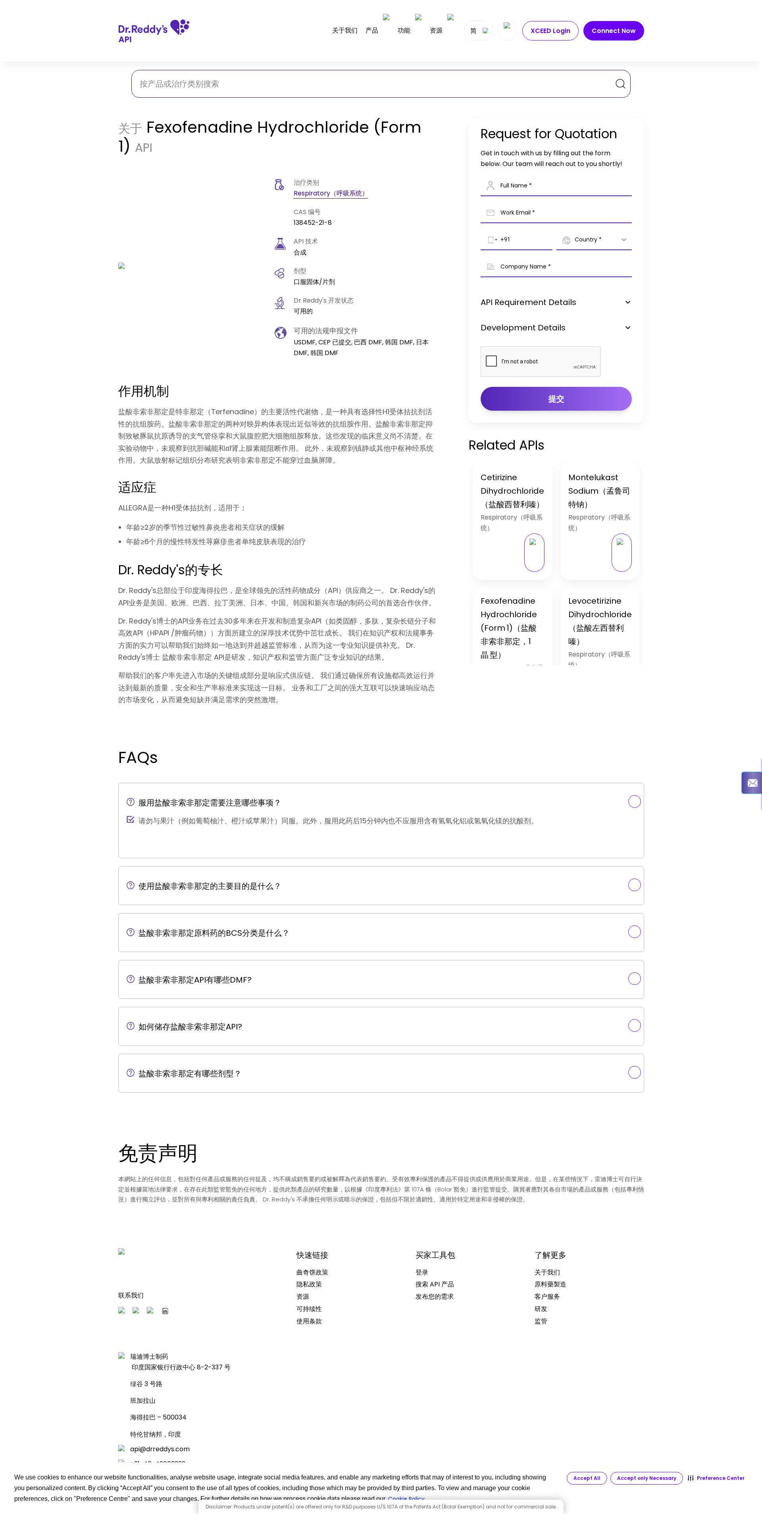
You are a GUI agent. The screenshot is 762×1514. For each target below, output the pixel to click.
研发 (541, 1308)
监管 (541, 1321)
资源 (436, 30)
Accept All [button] (586, 1478)
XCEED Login (550, 30)
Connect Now (614, 30)
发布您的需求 (435, 1296)
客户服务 (547, 1296)
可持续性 (309, 1308)
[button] (716, 1478)
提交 (556, 398)
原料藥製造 (550, 1284)
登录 (422, 1272)
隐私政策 (309, 1284)
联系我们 (131, 1295)
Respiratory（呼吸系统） (331, 193)
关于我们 (345, 30)
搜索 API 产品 (435, 1284)
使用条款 (309, 1321)
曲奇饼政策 (312, 1272)
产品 (372, 30)
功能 (404, 30)
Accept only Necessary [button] (646, 1478)
